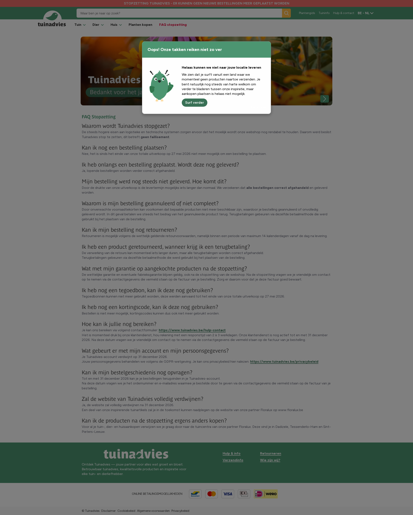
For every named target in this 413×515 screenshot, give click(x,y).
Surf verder (194, 102)
